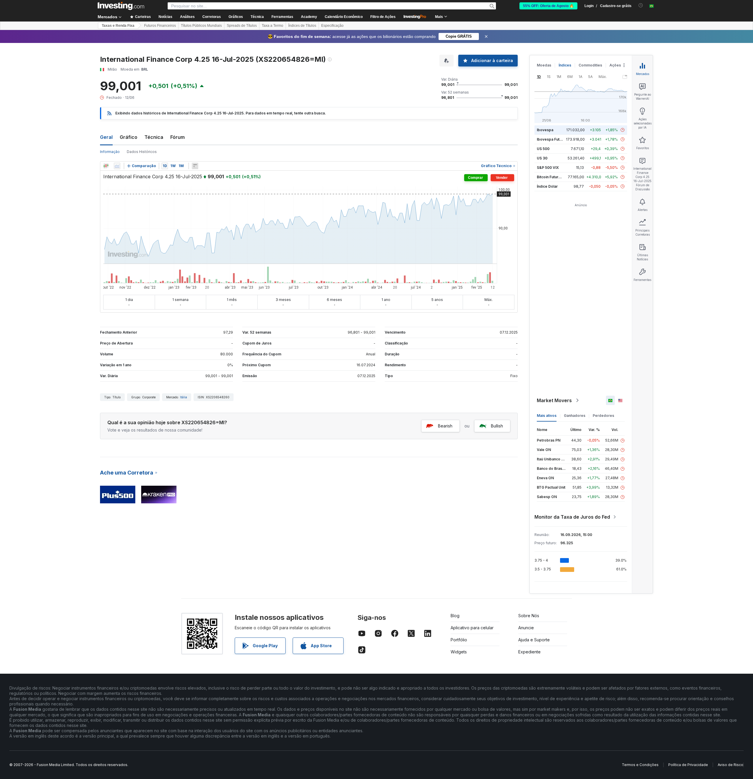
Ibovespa (545, 130)
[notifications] (640, 5)
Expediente (529, 651)
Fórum (177, 137)
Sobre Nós (528, 615)
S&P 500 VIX (548, 167)
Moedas (544, 65)
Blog (455, 615)
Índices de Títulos (302, 26)
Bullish (497, 425)
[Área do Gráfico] (117, 166)
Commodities (590, 65)
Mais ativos (547, 415)
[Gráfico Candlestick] (106, 166)
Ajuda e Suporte (534, 639)
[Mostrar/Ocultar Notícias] (195, 166)
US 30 (542, 158)
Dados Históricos (142, 151)
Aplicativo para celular (472, 627)
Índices (565, 65)
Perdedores (603, 415)
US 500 (543, 149)
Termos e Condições (640, 765)
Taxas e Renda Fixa (118, 26)
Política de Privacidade (688, 765)
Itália (183, 397)
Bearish (445, 425)
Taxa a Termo (272, 26)
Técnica (153, 137)
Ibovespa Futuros (552, 139)
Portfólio (459, 639)
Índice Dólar (547, 186)
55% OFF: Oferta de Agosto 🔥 (548, 6)
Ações (615, 65)
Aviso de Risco (730, 765)
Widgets (459, 651)
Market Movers (554, 400)
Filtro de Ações (383, 17)
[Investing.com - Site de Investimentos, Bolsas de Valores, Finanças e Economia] (121, 6)
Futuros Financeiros (160, 26)
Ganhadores (574, 415)
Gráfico (128, 137)
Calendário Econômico (344, 17)
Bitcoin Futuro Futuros (556, 177)
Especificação (332, 26)
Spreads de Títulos (242, 26)
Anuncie (526, 627)
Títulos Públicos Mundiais (201, 26)
